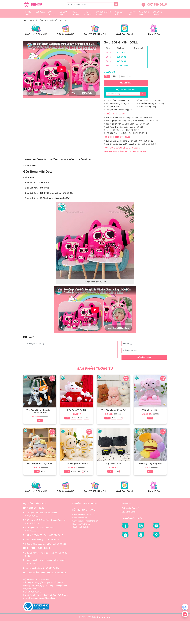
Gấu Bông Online (128, 511)
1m (129, 76)
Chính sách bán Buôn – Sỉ (83, 514)
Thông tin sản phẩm (35, 159)
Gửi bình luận (144, 357)
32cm (117, 471)
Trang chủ (28, 13)
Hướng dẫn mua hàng (62, 159)
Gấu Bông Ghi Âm (157, 13)
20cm (107, 76)
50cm (123, 76)
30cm (115, 76)
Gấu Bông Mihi (144, 13)
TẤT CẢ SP (132, 13)
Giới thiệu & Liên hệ (81, 527)
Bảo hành (85, 159)
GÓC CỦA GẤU (119, 13)
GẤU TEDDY (51, 13)
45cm (120, 418)
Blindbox (40, 12)
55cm (80, 471)
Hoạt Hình (75, 13)
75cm (86, 471)
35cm (80, 418)
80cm (86, 418)
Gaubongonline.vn (102, 617)
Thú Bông (87, 13)
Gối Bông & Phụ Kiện (103, 13)
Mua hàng (125, 82)
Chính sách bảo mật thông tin (85, 520)
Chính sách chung (79, 517)
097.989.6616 (156, 4)
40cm (40, 420)
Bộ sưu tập (63, 13)
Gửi (143, 94)
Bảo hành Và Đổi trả (81, 524)
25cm (73, 418)
